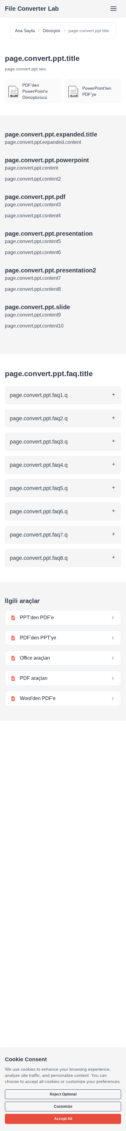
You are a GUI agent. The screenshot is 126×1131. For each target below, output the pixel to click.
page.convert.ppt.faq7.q (39, 535)
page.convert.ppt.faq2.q (39, 418)
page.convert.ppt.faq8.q (39, 558)
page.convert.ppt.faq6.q (39, 511)
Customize (63, 1106)
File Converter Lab (32, 8)
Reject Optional (63, 1094)
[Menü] (113, 8)
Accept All (63, 1119)
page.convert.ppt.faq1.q (39, 395)
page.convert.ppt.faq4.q (39, 465)
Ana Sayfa (25, 30)
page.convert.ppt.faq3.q (39, 442)
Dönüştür (52, 30)
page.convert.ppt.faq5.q (39, 488)
